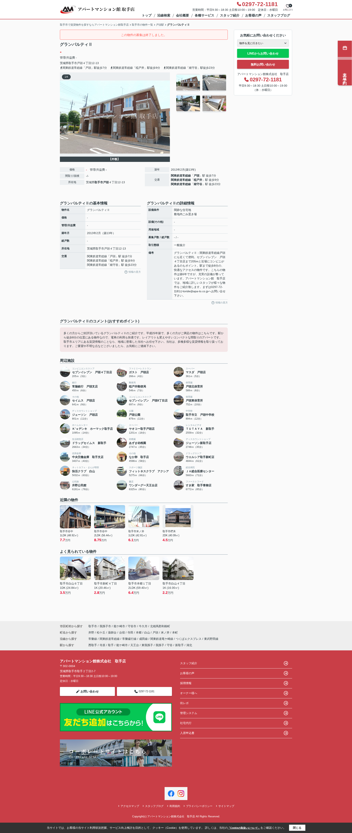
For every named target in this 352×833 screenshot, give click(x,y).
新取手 (179, 645)
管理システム (188, 713)
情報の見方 (135, 271)
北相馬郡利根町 (160, 626)
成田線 (143, 638)
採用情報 (185, 683)
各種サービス (204, 15)
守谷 (170, 645)
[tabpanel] (201, 93)
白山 (147, 632)
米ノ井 (165, 632)
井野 (91, 632)
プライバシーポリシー (199, 806)
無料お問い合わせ (263, 64)
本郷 (139, 632)
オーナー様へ (188, 693)
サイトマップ (226, 806)
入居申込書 (187, 733)
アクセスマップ (130, 806)
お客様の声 (253, 15)
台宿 (122, 632)
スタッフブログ (278, 15)
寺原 (102, 645)
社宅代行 (185, 723)
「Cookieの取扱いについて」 (244, 827)
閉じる (297, 827)
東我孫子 (147, 645)
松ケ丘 (101, 632)
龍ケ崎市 (119, 626)
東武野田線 (211, 638)
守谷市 (132, 626)
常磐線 (93, 638)
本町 (175, 632)
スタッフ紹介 (230, 15)
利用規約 (174, 806)
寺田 (131, 632)
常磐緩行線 (129, 638)
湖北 (189, 645)
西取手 (92, 645)
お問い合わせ (89, 691)
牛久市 (143, 626)
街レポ (184, 703)
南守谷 (198, 184)
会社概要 (182, 15)
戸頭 (80, 63)
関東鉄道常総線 (181, 175)
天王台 (134, 645)
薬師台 (112, 632)
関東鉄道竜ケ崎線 (162, 638)
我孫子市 (105, 626)
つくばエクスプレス (189, 638)
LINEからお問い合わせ (263, 53)
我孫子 (160, 645)
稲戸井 (198, 179)
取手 (111, 645)
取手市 (72, 63)
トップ (147, 15)
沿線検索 (163, 15)
